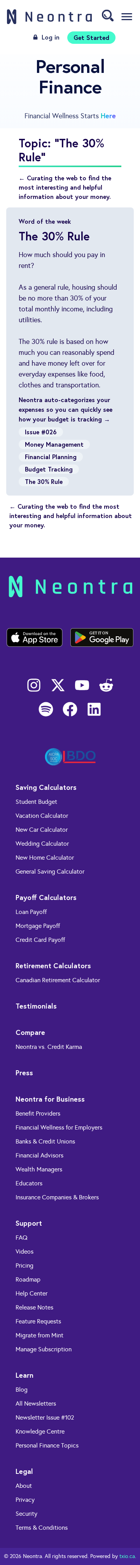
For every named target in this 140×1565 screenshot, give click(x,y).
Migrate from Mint (39, 1335)
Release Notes (34, 1307)
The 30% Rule (44, 481)
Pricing (24, 1265)
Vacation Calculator (42, 815)
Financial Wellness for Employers (59, 1127)
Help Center (31, 1293)
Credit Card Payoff (40, 939)
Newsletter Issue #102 (45, 1417)
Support (29, 1223)
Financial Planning (51, 457)
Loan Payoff (31, 912)
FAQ (22, 1237)
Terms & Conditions (42, 1527)
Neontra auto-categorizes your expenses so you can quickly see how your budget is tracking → (65, 409)
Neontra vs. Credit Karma (49, 1046)
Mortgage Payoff (38, 925)
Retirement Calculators (53, 965)
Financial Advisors (39, 1155)
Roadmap (28, 1279)
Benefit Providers (38, 1113)
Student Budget (36, 801)
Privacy (25, 1499)
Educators (29, 1183)
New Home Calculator (45, 857)
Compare (30, 1032)
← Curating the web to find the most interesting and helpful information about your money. (65, 187)
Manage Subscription (44, 1349)
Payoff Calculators (46, 897)
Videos (24, 1251)
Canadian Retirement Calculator (58, 980)
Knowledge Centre (40, 1431)
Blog (22, 1389)
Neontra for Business (50, 1099)
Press (24, 1072)
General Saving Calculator (50, 871)
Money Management (54, 444)
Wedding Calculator (42, 843)
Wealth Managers (39, 1169)
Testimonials (36, 1006)
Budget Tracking (49, 469)
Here (108, 115)
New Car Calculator (42, 829)
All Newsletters (36, 1403)
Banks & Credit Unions (45, 1141)
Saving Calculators (46, 787)
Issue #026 (41, 432)
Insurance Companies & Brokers (57, 1197)
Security (26, 1513)
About (24, 1485)
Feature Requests (38, 1321)
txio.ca (127, 1556)
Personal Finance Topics (47, 1445)
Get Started (91, 37)
